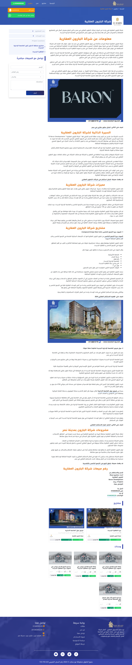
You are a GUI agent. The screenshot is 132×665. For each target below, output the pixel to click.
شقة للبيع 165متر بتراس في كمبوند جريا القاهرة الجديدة (86, 567)
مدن (37, 3)
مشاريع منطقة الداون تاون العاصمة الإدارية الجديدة (70, 533)
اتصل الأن (22, 10)
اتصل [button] (107, 540)
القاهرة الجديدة (116, 533)
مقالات (82, 626)
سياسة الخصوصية (79, 640)
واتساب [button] (117, 540)
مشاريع (44, 3)
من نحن (82, 629)
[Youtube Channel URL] (56, 654)
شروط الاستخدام (79, 636)
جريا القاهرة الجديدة (114, 530)
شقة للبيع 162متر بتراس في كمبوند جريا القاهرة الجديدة (111, 567)
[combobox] (42, 72)
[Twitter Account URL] (69, 654)
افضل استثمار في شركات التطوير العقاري (96, 179)
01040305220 (19, 3)
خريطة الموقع (80, 644)
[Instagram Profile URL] (63, 654)
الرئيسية (52, 3)
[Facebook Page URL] (76, 654)
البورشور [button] (94, 540)
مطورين (30, 3)
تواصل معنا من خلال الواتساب (26, 15)
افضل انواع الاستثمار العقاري (100, 424)
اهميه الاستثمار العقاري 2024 (105, 296)
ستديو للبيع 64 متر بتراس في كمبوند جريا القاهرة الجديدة (61, 567)
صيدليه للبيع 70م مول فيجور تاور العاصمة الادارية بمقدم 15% (111, 599)
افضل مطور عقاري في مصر (101, 127)
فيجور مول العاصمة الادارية (107, 391)
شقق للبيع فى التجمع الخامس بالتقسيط (97, 463)
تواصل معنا (81, 633)
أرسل (35, 93)
